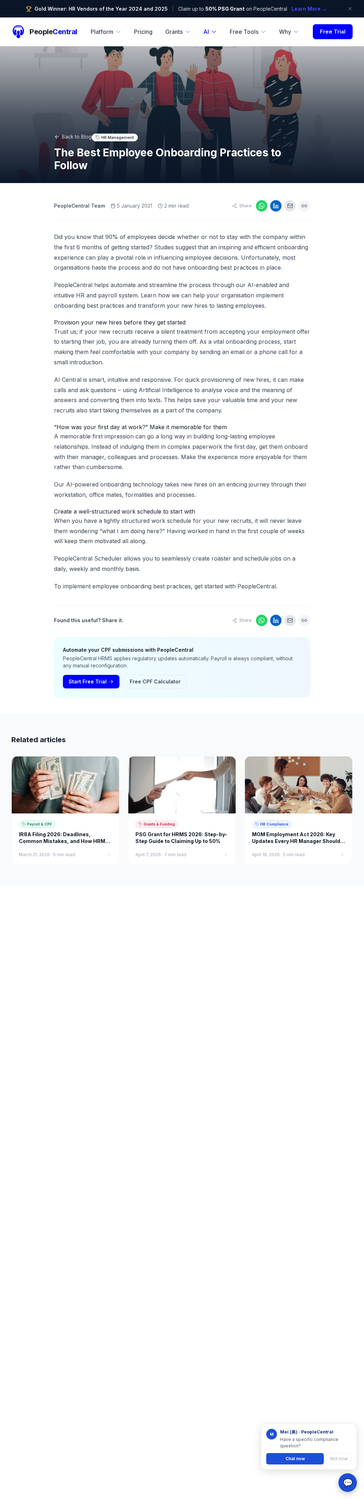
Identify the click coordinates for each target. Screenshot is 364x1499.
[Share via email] (290, 206)
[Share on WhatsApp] (261, 206)
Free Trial (333, 31)
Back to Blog (77, 137)
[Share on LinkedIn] (276, 206)
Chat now (295, 1458)
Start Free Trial (88, 681)
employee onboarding (121, 586)
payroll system (118, 295)
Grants (174, 31)
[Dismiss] (350, 8)
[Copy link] (304, 206)
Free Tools (244, 31)
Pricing (143, 31)
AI (206, 31)
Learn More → (309, 9)
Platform (102, 31)
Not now (339, 1458)
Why (285, 31)
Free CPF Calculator (155, 681)
